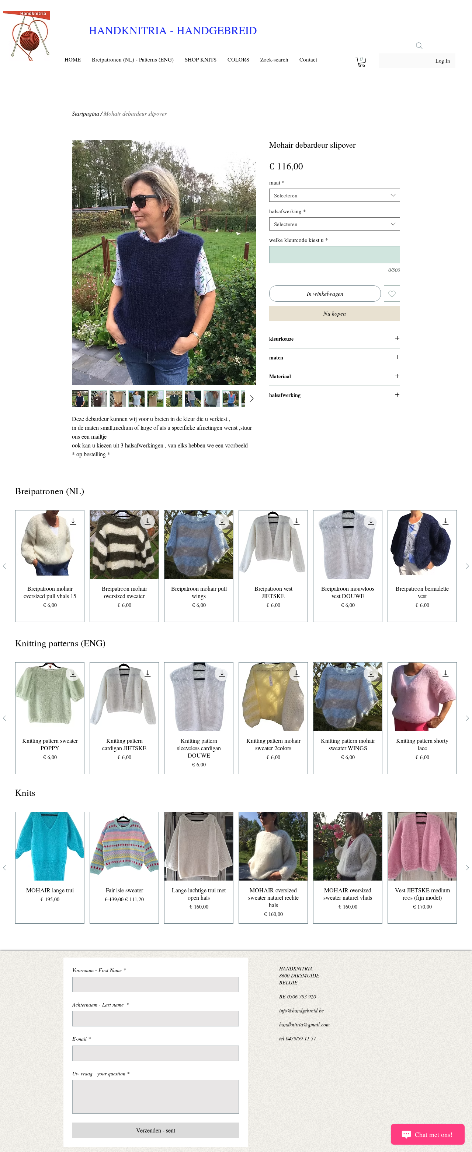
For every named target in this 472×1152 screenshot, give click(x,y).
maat (277, 182)
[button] (361, 62)
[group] (236, 566)
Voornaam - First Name (99, 969)
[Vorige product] (4, 566)
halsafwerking (287, 211)
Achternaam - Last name (100, 1004)
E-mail (81, 1038)
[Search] (419, 45)
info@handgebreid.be (301, 1010)
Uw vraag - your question (100, 1073)
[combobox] (334, 195)
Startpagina (85, 113)
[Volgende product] (467, 566)
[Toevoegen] (392, 293)
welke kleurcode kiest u (298, 239)
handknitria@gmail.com (304, 1024)
